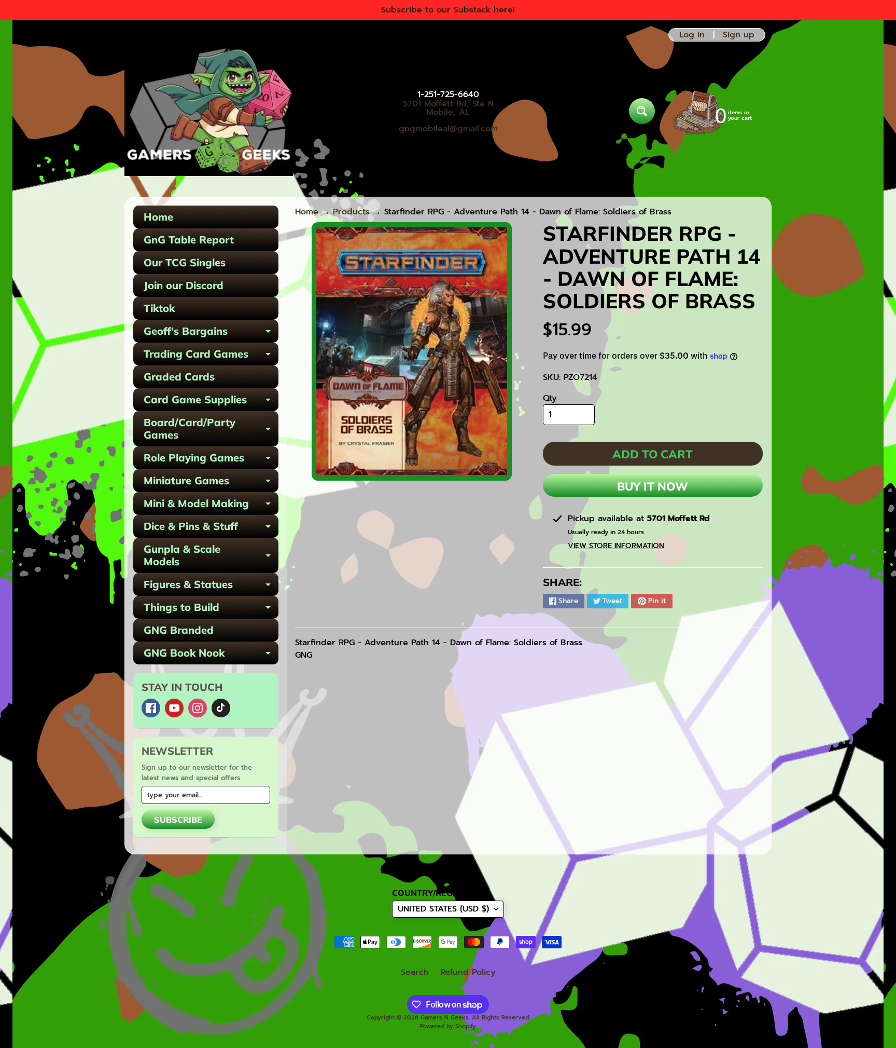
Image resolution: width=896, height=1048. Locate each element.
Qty (550, 398)
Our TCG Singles (185, 262)
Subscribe (178, 819)
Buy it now (652, 486)
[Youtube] (174, 708)
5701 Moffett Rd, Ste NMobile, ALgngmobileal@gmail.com (448, 116)
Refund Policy (468, 972)
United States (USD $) (443, 909)
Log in (692, 35)
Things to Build (211, 610)
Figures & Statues (211, 587)
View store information (616, 545)
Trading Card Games (211, 356)
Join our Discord (183, 285)
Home (158, 216)
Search (415, 972)
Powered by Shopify (448, 1026)
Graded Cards (179, 376)
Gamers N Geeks (445, 1017)
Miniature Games (211, 483)
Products (351, 212)
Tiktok (159, 308)
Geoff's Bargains (211, 333)
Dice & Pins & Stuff (211, 529)
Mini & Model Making (211, 506)
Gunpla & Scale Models (211, 555)
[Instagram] (197, 708)
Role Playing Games (211, 460)
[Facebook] (151, 708)
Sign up (738, 35)
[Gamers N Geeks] (208, 111)
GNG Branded (179, 629)
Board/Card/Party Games (211, 429)
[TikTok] (221, 708)
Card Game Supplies (211, 402)
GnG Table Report (189, 239)
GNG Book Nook (211, 655)
